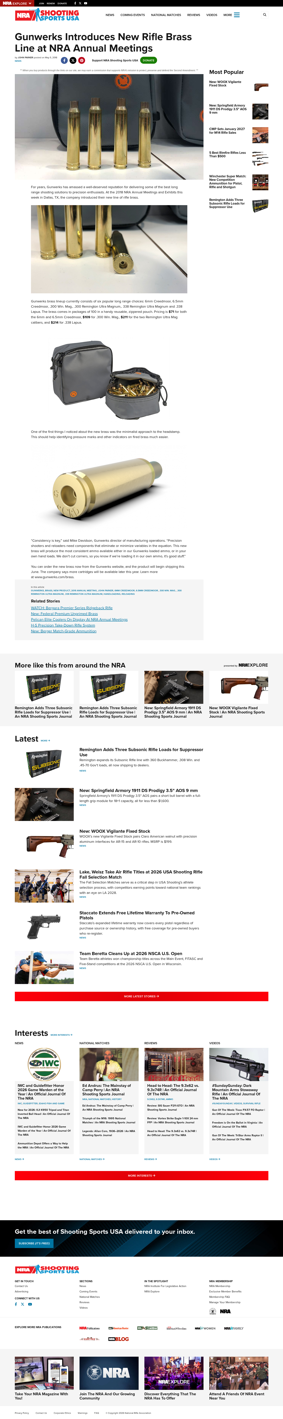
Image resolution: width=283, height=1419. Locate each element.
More (44, 740)
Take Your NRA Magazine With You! (41, 1396)
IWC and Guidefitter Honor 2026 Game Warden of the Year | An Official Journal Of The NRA (42, 1092)
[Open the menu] (236, 14)
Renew (51, 3)
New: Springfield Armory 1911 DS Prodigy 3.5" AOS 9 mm (139, 790)
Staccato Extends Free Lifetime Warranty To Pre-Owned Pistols (137, 915)
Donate (62, 3)
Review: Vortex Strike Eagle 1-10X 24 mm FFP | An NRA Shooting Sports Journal (172, 1120)
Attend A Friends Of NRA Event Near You (236, 1396)
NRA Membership (219, 1286)
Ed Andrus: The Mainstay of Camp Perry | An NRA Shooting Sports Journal (106, 1090)
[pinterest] (81, 58)
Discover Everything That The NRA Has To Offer (170, 1396)
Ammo (169, 1099)
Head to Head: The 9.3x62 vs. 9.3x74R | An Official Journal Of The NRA (173, 1090)
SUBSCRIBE (34, 1243)
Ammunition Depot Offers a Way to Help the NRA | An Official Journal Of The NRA (43, 1145)
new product (62, 590)
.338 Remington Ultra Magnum (83, 594)
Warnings (83, 1413)
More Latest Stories (157, 996)
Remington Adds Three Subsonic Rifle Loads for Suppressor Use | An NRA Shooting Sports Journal (43, 712)
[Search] (264, 15)
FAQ (96, 1413)
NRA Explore (152, 1291)
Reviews (193, 15)
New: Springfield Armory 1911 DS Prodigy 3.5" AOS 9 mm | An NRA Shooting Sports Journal (173, 712)
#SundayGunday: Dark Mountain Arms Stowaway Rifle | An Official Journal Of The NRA (236, 1092)
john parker (105, 590)
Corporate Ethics (62, 1413)
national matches (99, 1099)
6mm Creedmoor (125, 590)
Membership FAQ (219, 1297)
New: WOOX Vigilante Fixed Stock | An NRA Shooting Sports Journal (237, 712)
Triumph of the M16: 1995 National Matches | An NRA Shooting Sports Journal (108, 1120)
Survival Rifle (251, 1103)
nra (84, 1099)
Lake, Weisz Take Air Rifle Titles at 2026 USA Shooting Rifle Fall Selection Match (141, 874)
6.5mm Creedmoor (147, 590)
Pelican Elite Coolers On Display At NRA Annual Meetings (79, 619)
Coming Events (133, 15)
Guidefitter (30, 1103)
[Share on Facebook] (64, 58)
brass (48, 590)
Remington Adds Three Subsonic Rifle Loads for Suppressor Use (141, 752)
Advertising (21, 1291)
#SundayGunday (222, 1103)
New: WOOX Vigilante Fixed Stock (115, 831)
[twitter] (73, 58)
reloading (128, 594)
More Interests (60, 1035)
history (117, 1099)
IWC (20, 1103)
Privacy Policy (22, 1413)
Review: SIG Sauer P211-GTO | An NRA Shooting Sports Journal (171, 1108)
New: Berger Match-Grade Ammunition (63, 631)
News (110, 15)
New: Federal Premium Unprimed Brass (64, 613)
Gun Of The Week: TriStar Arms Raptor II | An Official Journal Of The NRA (238, 1137)
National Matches (166, 15)
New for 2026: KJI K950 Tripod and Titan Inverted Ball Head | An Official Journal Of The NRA (44, 1114)
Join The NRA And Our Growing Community (107, 1396)
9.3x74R (160, 1099)
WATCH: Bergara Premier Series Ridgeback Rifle (72, 608)
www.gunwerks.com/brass (54, 577)
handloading (112, 594)
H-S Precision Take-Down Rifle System (63, 625)
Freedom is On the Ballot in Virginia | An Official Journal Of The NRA (237, 1125)
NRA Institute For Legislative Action (165, 1286)
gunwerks (37, 590)
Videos (211, 15)
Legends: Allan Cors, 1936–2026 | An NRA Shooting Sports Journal (108, 1133)
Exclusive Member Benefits (225, 1291)
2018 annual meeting (84, 590)
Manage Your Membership (224, 1302)
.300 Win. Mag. (167, 590)
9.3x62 (151, 1099)
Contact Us (21, 1286)
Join (41, 3)
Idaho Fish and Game (51, 1103)
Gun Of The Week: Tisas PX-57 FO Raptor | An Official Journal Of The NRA (238, 1112)
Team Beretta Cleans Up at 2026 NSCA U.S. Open (131, 953)
